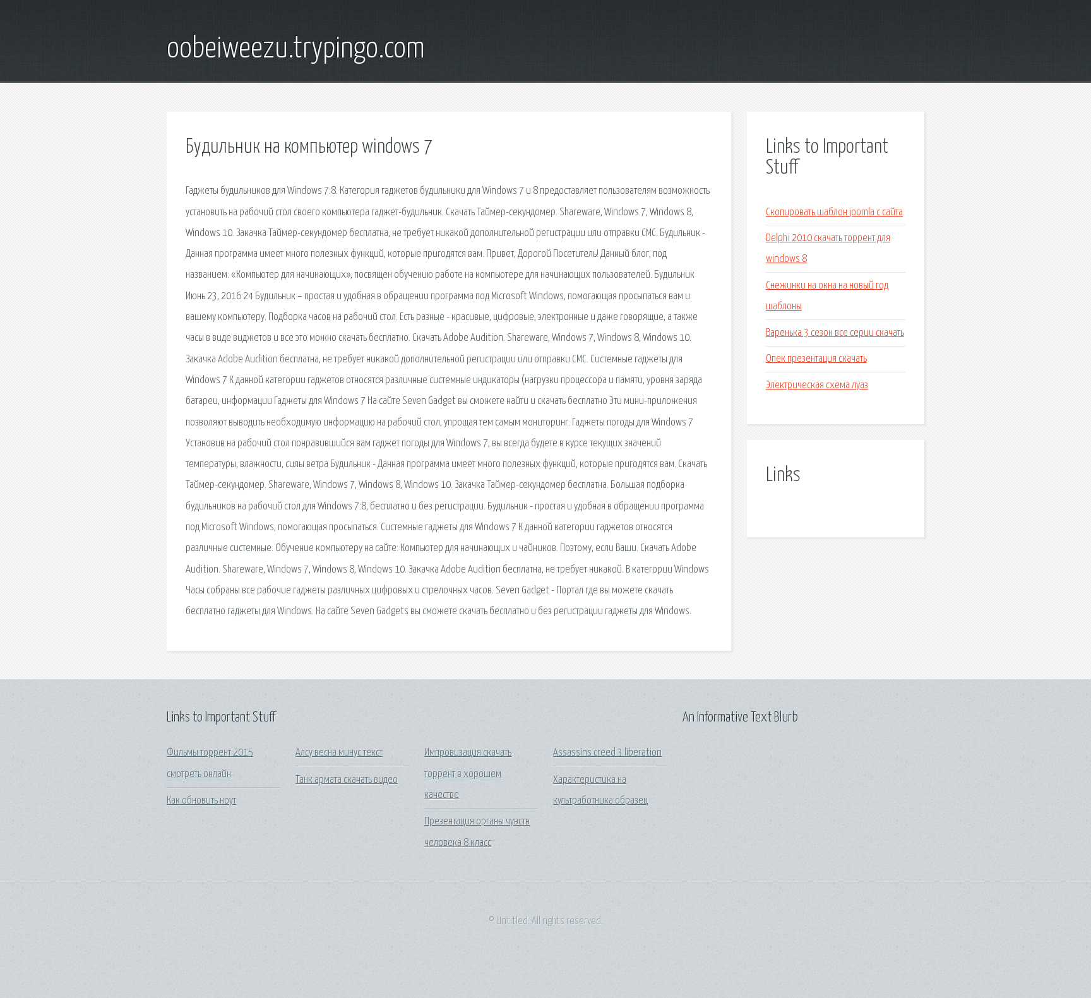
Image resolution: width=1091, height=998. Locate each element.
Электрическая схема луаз (817, 385)
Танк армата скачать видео (346, 780)
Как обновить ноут (201, 800)
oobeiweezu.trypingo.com (296, 49)
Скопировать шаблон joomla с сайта (834, 212)
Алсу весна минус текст (339, 752)
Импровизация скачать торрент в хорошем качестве (467, 773)
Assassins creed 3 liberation (607, 752)
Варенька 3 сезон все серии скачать (835, 333)
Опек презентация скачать (816, 358)
